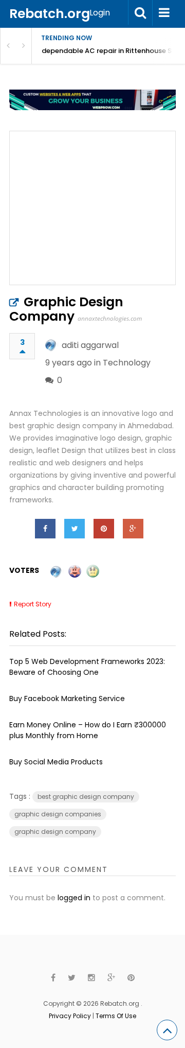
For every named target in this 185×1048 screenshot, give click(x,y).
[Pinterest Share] (104, 528)
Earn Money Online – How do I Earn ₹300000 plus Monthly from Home (87, 730)
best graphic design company (86, 796)
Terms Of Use (116, 1015)
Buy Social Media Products (56, 762)
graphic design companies (57, 814)
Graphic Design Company (66, 309)
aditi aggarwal (90, 345)
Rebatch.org (49, 14)
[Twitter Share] (74, 528)
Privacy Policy (70, 1015)
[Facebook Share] (45, 528)
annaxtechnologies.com (110, 318)
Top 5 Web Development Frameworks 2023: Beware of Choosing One (87, 666)
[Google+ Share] (133, 528)
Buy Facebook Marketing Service (67, 698)
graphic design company (55, 831)
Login (99, 13)
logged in (74, 898)
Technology (127, 363)
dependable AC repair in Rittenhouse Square (113, 51)
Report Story (32, 604)
